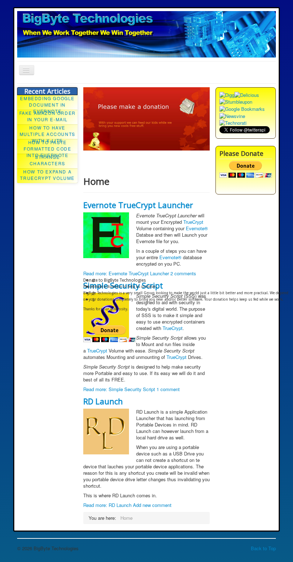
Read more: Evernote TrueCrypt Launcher (126, 273)
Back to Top (263, 548)
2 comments (183, 273)
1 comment (168, 389)
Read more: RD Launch (107, 505)
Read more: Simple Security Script (119, 389)
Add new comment (152, 505)
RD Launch (103, 401)
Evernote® (197, 228)
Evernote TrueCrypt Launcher (138, 204)
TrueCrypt (193, 221)
